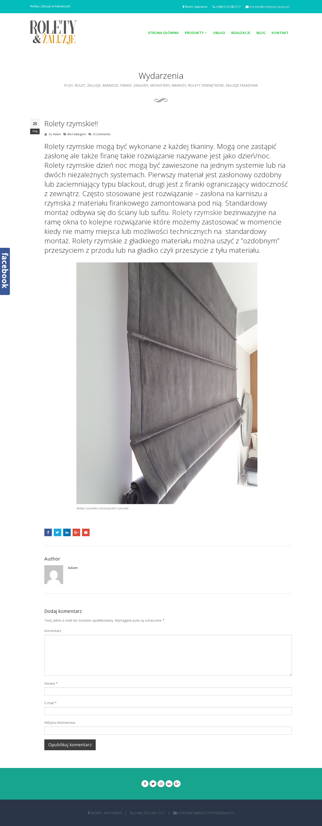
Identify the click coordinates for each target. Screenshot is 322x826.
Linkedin (169, 783)
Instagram (161, 783)
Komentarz (52, 630)
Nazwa (51, 683)
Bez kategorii (77, 134)
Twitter (57, 532)
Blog (260, 33)
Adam (57, 134)
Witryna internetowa (59, 722)
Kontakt (280, 33)
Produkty (194, 33)
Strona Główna (163, 33)
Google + (76, 532)
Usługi (219, 33)
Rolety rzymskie (197, 212)
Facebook (48, 532)
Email (86, 532)
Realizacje (240, 33)
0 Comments (102, 134)
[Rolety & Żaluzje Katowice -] (53, 32)
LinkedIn (67, 532)
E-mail (50, 703)
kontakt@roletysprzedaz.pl (269, 6)
